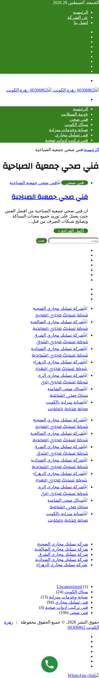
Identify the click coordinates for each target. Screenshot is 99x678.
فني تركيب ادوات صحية (66, 140)
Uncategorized (69, 586)
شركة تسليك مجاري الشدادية (60, 355)
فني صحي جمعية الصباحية (50, 197)
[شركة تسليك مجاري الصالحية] (59, 321)
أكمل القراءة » (71, 230)
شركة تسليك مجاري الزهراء (61, 369)
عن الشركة (77, 17)
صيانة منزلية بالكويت (68, 409)
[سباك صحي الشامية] (67, 388)
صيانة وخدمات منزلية (68, 129)
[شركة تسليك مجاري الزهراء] (60, 362)
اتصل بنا (81, 22)
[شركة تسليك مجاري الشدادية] (59, 348)
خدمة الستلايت (74, 114)
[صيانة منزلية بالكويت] (67, 402)
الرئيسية (80, 109)
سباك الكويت (76, 124)
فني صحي (79, 119)
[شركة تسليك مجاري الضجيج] (60, 308)
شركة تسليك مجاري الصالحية (60, 328)
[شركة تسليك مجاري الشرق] (61, 335)
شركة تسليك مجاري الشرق (62, 342)
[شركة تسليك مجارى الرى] (62, 375)
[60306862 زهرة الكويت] (52, 90)
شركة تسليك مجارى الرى (64, 382)
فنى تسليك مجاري (71, 135)
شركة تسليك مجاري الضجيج (61, 315)
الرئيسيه (80, 12)
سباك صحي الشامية (69, 395)
